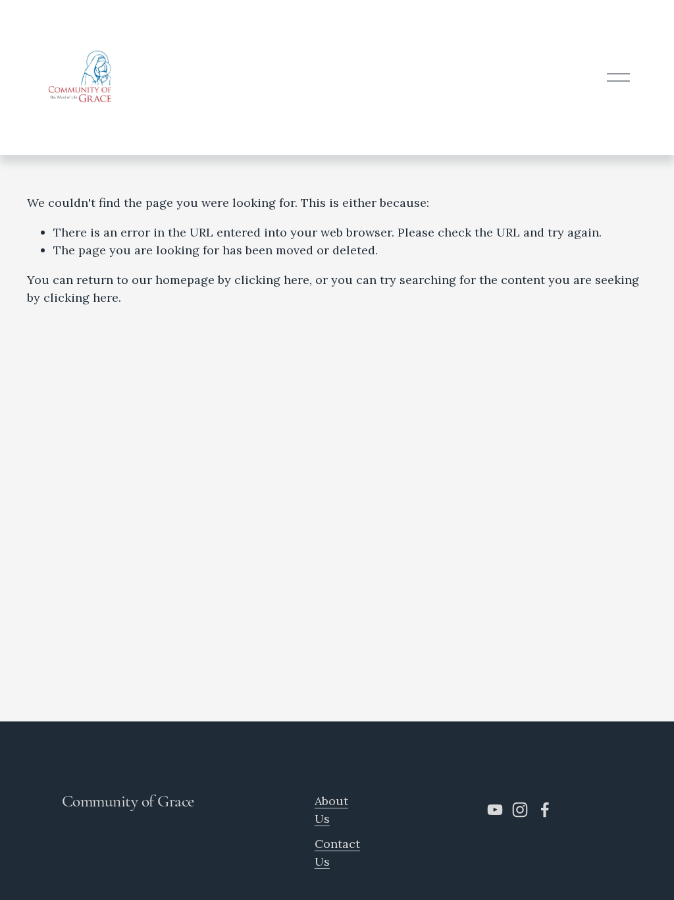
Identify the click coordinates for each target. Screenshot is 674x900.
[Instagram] (520, 810)
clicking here (271, 279)
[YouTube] (495, 810)
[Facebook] (545, 810)
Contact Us (337, 852)
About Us (331, 809)
